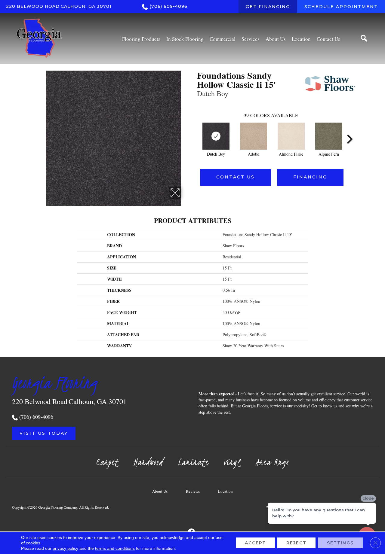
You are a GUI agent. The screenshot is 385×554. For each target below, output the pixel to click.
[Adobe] (254, 136)
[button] (43, 433)
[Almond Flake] (291, 136)
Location (225, 491)
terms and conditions (115, 548)
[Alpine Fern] (329, 136)
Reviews (193, 491)
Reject (296, 543)
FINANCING (310, 177)
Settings (340, 543)
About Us (160, 491)
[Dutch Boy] (216, 136)
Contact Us (235, 177)
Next (349, 130)
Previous (194, 130)
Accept (255, 543)
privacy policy (65, 548)
